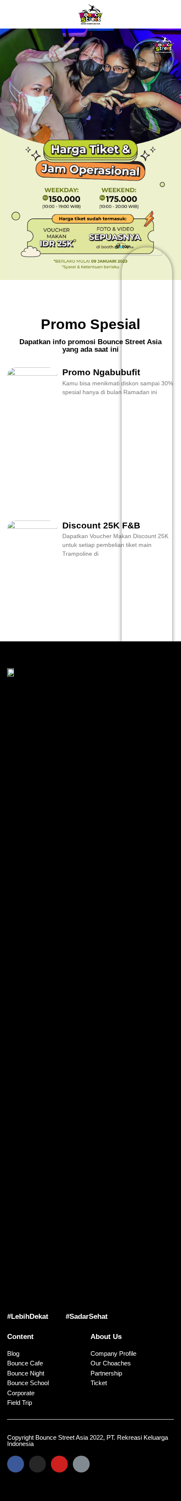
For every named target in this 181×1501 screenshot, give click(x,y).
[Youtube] (59, 1464)
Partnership (106, 1373)
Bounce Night (25, 1373)
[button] (18, 14)
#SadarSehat (87, 1316)
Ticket (98, 1382)
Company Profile (113, 1353)
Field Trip (19, 1402)
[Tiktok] (81, 1464)
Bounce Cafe (25, 1363)
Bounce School (28, 1382)
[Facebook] (15, 1464)
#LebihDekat (27, 1316)
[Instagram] (37, 1464)
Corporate (21, 1392)
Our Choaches (110, 1363)
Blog (13, 1353)
